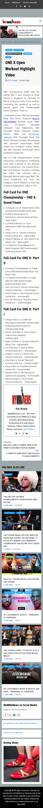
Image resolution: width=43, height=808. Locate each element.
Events (9, 50)
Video (8, 57)
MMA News (16, 2)
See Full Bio (28, 429)
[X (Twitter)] (19, 433)
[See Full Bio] (35, 429)
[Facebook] (16, 433)
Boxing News (9, 557)
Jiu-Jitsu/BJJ (19, 50)
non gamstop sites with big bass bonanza (20, 723)
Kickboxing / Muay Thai (14, 53)
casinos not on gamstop (13, 733)
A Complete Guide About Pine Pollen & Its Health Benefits (22, 453)
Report (8, 549)
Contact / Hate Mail (30, 2)
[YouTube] (26, 433)
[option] (21, 32)
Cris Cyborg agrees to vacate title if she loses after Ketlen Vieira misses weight (21, 653)
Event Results (9, 513)
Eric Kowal (13, 80)
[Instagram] (23, 433)
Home (7, 2)
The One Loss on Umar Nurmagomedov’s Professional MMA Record (29, 33)
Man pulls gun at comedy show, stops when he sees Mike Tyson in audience (20, 445)
